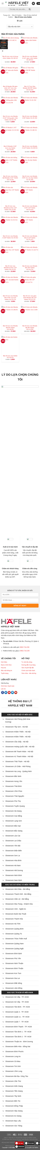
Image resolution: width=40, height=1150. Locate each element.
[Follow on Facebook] (2, 692)
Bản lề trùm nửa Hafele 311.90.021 (10, 356)
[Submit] (29, 9)
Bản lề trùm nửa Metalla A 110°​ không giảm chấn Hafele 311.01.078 (10, 118)
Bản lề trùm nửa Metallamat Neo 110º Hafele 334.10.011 (10, 267)
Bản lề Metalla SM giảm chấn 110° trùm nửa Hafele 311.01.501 (10, 88)
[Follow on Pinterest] (9, 692)
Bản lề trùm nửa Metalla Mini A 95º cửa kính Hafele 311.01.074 (10, 297)
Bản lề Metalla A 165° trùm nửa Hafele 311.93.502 (10, 147)
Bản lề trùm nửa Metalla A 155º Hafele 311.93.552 (10, 237)
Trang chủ (6, 15)
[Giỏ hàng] (33, 3)
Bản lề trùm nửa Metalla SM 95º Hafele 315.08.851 (10, 327)
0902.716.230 (24, 647)
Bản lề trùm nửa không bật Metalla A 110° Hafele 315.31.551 (10, 177)
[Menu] (2, 3)
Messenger (31, 1143)
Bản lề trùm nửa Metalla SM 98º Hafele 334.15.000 (29, 327)
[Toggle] (3, 719)
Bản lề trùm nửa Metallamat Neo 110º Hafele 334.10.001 (10, 207)
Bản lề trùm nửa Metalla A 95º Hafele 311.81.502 (29, 117)
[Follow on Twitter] (5, 692)
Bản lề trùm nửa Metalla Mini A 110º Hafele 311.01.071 (29, 237)
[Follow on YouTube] (15, 692)
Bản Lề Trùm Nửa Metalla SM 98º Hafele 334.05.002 (30, 88)
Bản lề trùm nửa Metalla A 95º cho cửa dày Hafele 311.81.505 (30, 177)
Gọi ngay (20, 1143)
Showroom (21, 1146)
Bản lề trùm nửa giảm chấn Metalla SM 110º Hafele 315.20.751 (30, 297)
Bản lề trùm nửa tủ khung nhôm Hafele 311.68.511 (10, 57)
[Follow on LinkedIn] (12, 692)
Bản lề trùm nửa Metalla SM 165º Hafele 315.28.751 (29, 267)
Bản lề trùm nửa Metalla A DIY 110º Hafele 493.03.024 (29, 207)
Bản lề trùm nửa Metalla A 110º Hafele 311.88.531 (30, 147)
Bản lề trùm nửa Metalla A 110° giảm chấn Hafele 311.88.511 (29, 58)
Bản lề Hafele (17, 15)
